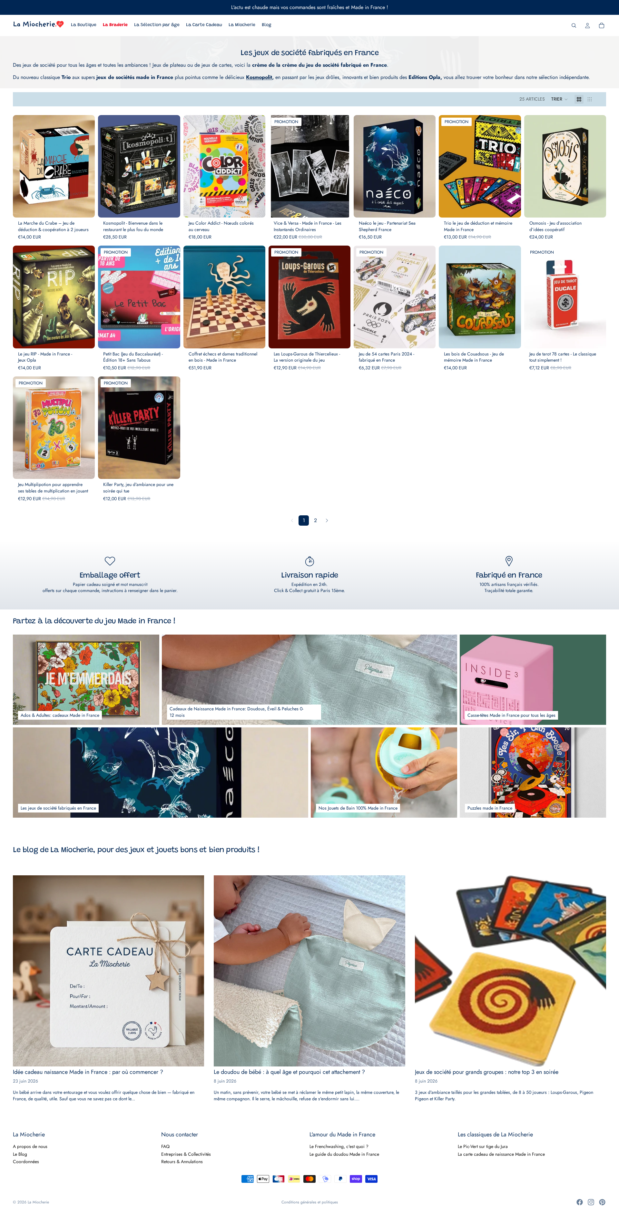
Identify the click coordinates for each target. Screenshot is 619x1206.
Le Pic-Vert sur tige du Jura (483, 1146)
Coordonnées (26, 1161)
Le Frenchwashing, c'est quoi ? (339, 1146)
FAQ (165, 1146)
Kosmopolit (259, 77)
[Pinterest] (602, 1202)
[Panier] (601, 25)
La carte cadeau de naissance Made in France (501, 1154)
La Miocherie (38, 1202)
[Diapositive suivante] (85, 166)
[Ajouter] (85, 208)
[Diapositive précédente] (22, 166)
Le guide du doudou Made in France (344, 1154)
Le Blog (20, 1154)
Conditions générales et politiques (309, 1202)
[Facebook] (580, 1202)
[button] (559, 99)
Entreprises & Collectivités (186, 1154)
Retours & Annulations (182, 1161)
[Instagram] (591, 1202)
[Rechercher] (574, 25)
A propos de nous (30, 1146)
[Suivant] (327, 520)
